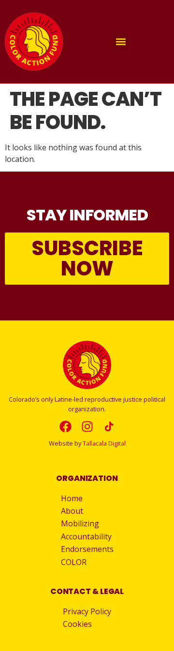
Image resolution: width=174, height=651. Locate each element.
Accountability (86, 536)
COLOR (74, 562)
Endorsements (87, 549)
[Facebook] (65, 426)
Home (72, 498)
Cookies (77, 624)
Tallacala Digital (104, 443)
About (72, 511)
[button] (121, 42)
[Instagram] (87, 426)
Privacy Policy (87, 611)
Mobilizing (80, 523)
